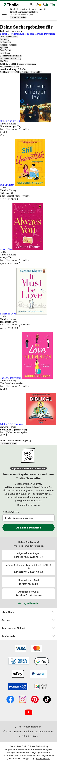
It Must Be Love (8, 313)
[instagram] (22, 700)
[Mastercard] (36, 649)
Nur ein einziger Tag (10, 121)
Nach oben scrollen (8, 443)
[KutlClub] (40, 687)
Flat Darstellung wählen (31, 72)
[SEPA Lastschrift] (18, 661)
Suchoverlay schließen (27, 12)
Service (6, 620)
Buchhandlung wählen (26, 64)
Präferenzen (5, 42)
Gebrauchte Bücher (17, 33)
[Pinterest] (35, 700)
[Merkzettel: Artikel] (45, 4)
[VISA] (20, 649)
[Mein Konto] (38, 4)
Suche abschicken (18, 17)
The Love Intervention (11, 378)
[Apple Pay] (17, 674)
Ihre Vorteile (8, 636)
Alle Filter (4, 61)
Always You (6, 249)
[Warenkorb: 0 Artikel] (52, 4)
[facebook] (10, 700)
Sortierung (4, 39)
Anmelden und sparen (28, 527)
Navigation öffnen (4, 13)
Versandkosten (43, 758)
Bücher (3, 33)
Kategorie (4, 45)
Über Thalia (8, 612)
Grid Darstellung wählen (10, 72)
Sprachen (4, 47)
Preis (2, 53)
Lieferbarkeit (5, 56)
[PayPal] (38, 674)
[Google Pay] (41, 661)
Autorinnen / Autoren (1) (10, 58)
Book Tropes (5, 50)
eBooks (30, 33)
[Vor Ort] (31, 4)
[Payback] (18, 687)
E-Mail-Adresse (10, 512)
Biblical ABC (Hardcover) (13, 424)
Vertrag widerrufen (28, 603)
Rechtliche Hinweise (28, 504)
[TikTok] (47, 700)
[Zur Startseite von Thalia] (17, 4)
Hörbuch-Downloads (45, 33)
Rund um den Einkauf (13, 628)
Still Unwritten (7, 185)
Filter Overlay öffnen (9, 37)
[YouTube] (28, 712)
